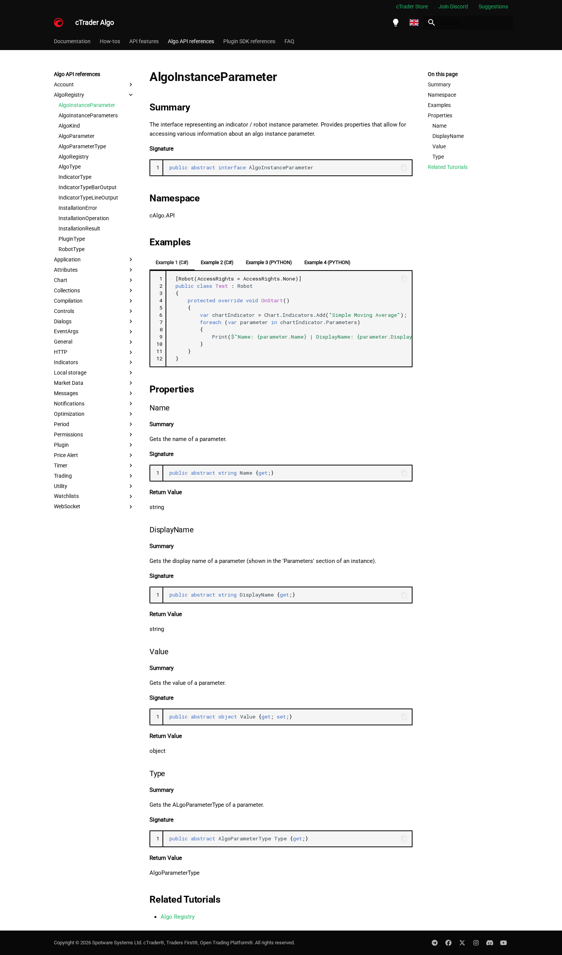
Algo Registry (178, 916)
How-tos (110, 41)
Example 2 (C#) (217, 262)
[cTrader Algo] (58, 22)
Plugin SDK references (249, 41)
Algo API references (191, 41)
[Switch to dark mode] (395, 22)
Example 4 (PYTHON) (327, 262)
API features (144, 41)
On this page (443, 74)
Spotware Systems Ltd (116, 942)
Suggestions (493, 6)
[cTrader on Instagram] (476, 943)
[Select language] (414, 22)
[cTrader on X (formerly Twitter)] (462, 943)
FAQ (289, 41)
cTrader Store (412, 6)
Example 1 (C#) (172, 262)
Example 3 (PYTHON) (269, 262)
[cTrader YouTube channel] (503, 943)
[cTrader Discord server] (490, 943)
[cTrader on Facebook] (448, 943)
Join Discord (453, 6)
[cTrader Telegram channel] (435, 943)
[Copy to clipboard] (404, 167)
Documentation (72, 41)
